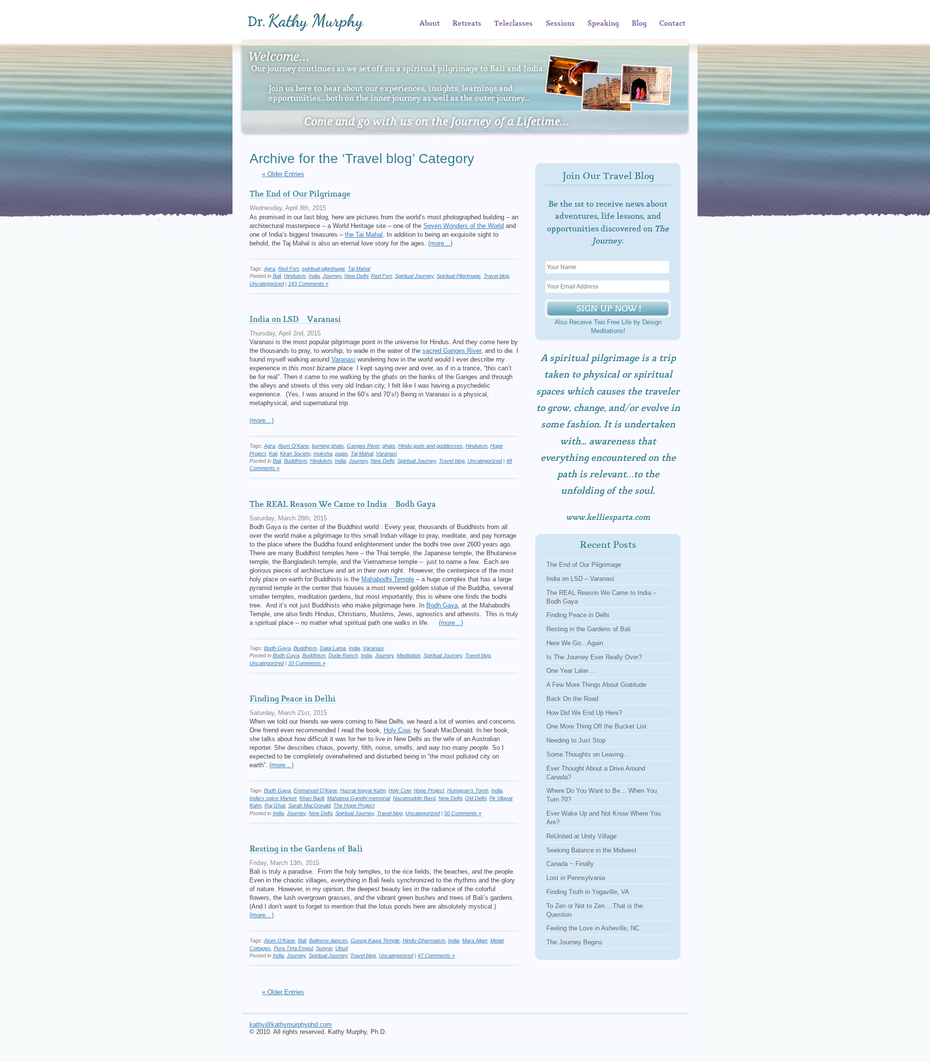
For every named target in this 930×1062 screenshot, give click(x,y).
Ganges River (363, 446)
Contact (672, 23)
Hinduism (295, 276)
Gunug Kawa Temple (375, 940)
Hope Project (429, 790)
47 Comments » (436, 955)
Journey (332, 276)
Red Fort (288, 269)
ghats (388, 446)
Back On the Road (572, 698)
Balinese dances (328, 940)
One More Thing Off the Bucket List (596, 726)
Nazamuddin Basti (414, 798)
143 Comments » (308, 284)
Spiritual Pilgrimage (458, 276)
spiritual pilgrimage (323, 269)
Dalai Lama (333, 648)
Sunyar (324, 948)
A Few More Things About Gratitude (596, 684)
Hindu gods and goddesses (430, 446)
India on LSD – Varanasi (295, 319)
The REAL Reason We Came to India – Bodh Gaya (342, 504)
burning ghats (328, 446)
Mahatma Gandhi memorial (358, 798)
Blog (639, 23)
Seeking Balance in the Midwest (591, 850)
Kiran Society (295, 453)
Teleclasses (513, 23)
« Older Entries (283, 174)
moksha (322, 453)
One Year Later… (570, 670)
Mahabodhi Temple (387, 579)
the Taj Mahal (364, 234)
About (429, 23)
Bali (277, 276)
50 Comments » (462, 813)
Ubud (341, 948)
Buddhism (295, 461)
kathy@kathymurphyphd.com (290, 1024)
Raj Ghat (274, 805)
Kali (273, 453)
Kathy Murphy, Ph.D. (320, 22)
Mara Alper (474, 940)
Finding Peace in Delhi (292, 699)
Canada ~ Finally (570, 863)
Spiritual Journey (414, 276)
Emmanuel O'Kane (315, 790)
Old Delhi (475, 798)
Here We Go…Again (574, 643)
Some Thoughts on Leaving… (588, 754)
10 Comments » (307, 663)
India (314, 276)
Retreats (466, 23)
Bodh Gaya (442, 605)
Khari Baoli (311, 798)
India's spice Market (272, 798)
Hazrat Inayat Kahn (363, 790)
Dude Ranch (343, 655)
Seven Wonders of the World (463, 225)
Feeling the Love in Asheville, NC (592, 928)
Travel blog (496, 276)
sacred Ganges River (451, 350)
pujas (341, 453)
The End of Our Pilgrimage (300, 194)
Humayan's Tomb (467, 790)
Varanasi (343, 359)
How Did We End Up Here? (584, 712)
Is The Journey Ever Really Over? (594, 657)
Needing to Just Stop (575, 740)
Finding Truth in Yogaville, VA (587, 891)
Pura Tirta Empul (293, 948)
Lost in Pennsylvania (575, 877)
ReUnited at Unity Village (581, 836)
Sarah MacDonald (309, 805)
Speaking (603, 23)
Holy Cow (397, 730)
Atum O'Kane (293, 446)
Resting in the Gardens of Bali (306, 849)
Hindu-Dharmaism (424, 940)
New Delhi (356, 276)
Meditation (408, 655)
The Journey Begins (574, 942)
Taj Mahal (359, 269)
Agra (269, 269)
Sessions (560, 23)
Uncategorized (266, 284)
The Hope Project (353, 805)
